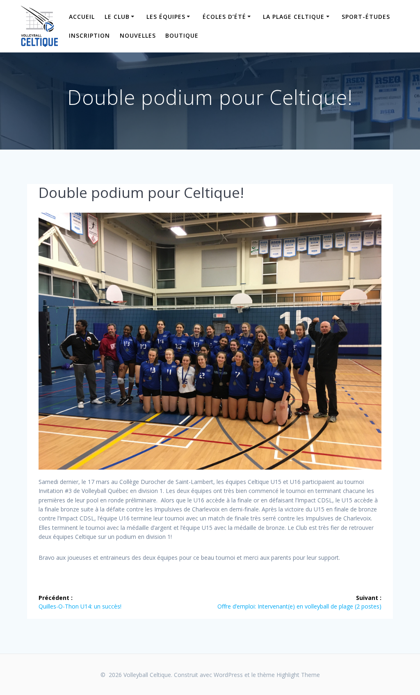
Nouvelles (138, 35)
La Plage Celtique (293, 16)
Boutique (182, 35)
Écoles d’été (224, 16)
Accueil (82, 16)
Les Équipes (165, 16)
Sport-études (366, 16)
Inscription (89, 35)
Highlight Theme (298, 675)
